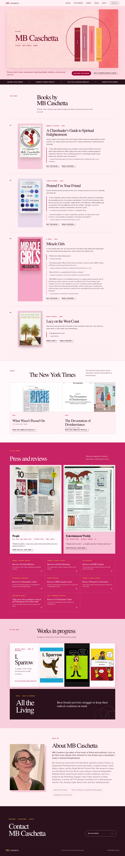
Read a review (69, 166)
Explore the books (81, 73)
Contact (114, 3)
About (104, 3)
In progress (78, 3)
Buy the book (52, 166)
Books (68, 3)
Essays (88, 3)
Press (96, 3)
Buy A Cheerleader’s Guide (106, 73)
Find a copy (51, 341)
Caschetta (12, 3)
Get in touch (100, 833)
